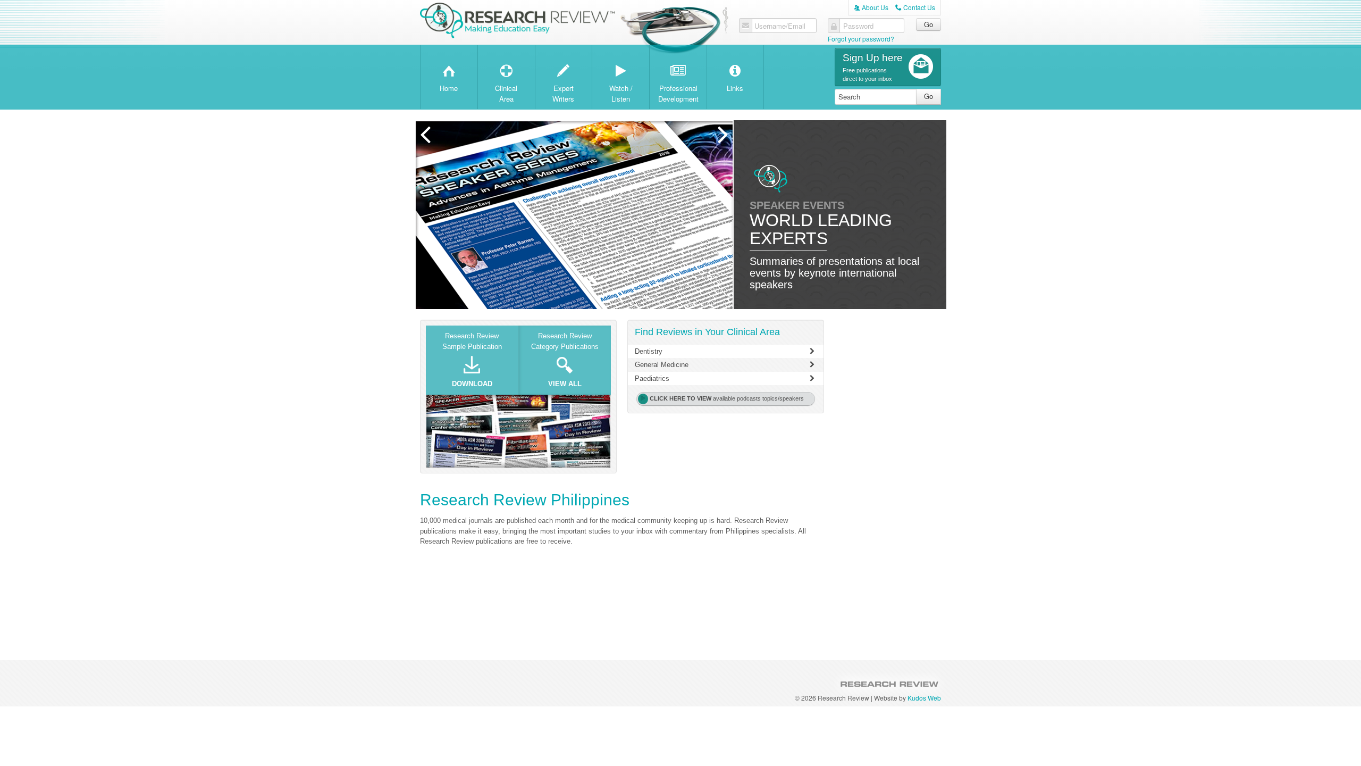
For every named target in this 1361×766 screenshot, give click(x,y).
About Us (871, 7)
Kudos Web (924, 697)
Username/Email (779, 26)
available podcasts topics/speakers (727, 398)
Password (858, 26)
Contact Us (915, 7)
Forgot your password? (861, 38)
